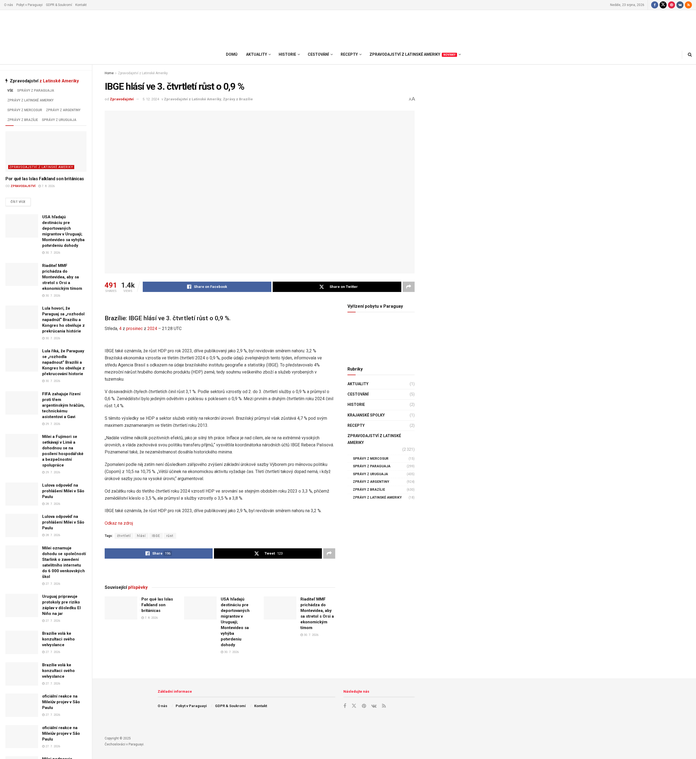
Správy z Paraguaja (35, 90)
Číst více (21, 202)
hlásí (141, 536)
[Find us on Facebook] (654, 5)
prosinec (134, 328)
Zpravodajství (23, 186)
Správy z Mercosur (24, 110)
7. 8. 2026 (48, 186)
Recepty (356, 425)
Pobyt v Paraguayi (29, 5)
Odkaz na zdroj (119, 523)
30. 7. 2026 (52, 252)
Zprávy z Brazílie (22, 120)
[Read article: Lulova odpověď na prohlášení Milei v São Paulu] (21, 494)
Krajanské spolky (366, 415)
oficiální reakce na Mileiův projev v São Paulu (61, 702)
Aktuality (357, 384)
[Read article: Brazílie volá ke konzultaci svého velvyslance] (21, 642)
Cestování (358, 394)
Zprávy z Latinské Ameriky (30, 100)
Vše (10, 90)
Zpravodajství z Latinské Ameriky (41, 167)
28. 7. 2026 (52, 504)
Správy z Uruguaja (59, 120)
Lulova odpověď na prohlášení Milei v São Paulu (63, 491)
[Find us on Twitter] (663, 5)
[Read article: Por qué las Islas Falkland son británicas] (45, 151)
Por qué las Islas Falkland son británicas (44, 178)
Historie (356, 404)
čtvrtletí (124, 536)
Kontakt (81, 5)
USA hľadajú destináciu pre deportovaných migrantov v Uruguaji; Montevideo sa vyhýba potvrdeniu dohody (235, 622)
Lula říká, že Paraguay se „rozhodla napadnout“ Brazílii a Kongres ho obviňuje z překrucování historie (63, 362)
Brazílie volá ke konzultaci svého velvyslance (58, 639)
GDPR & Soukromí (59, 5)
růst (169, 536)
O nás (8, 5)
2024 (152, 328)
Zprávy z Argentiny (63, 110)
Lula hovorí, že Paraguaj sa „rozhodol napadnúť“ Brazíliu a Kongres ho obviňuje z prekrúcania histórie (63, 320)
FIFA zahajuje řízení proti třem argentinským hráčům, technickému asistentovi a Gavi (63, 405)
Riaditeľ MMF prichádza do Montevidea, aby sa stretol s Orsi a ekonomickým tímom (62, 277)
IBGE (156, 536)
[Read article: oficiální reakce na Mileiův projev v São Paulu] (21, 705)
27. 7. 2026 (52, 584)
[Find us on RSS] (688, 5)
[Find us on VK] (679, 5)
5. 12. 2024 (150, 99)
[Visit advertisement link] (220, 571)
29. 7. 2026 (52, 424)
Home (109, 73)
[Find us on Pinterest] (671, 5)
